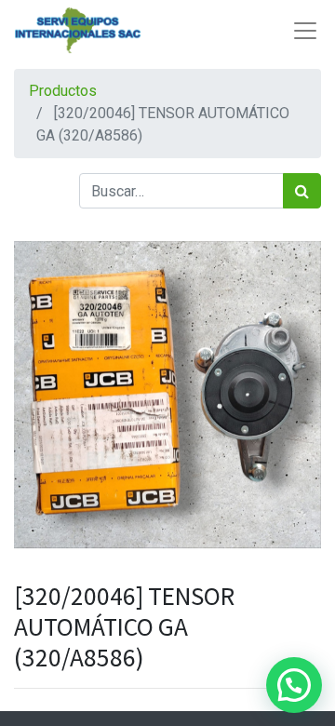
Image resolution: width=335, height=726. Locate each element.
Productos (63, 91)
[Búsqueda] (302, 190)
